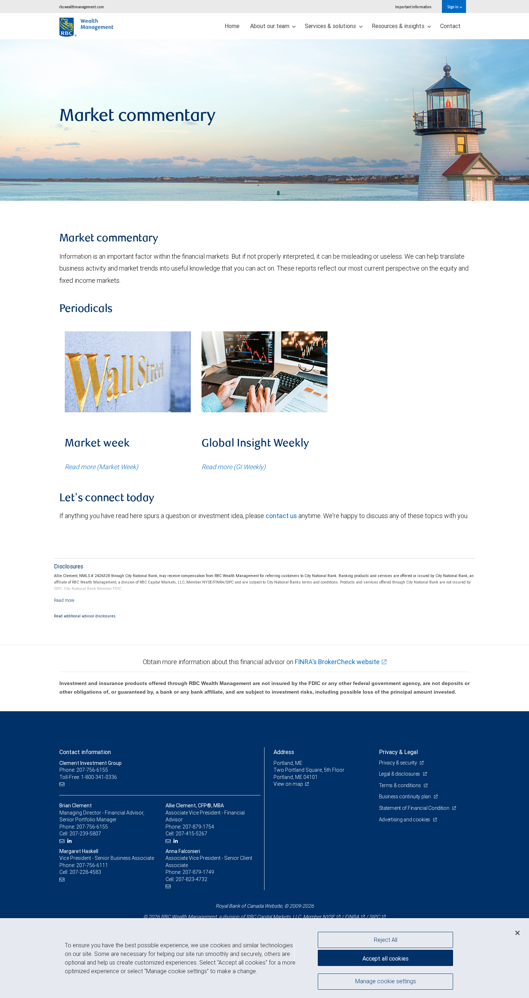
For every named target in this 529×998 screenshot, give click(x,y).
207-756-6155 (92, 827)
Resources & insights (399, 26)
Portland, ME (287, 763)
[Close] (517, 932)
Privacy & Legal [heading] (398, 752)
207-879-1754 (198, 827)
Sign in (453, 6)
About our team (270, 26)
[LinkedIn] (70, 841)
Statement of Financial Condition (415, 808)
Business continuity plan (405, 796)
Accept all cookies (385, 958)
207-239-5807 (85, 833)
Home (232, 26)
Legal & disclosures (400, 774)
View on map (288, 784)
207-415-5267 (191, 833)
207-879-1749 (198, 872)
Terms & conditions (400, 785)
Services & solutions (331, 26)
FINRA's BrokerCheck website (337, 662)
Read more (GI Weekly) (234, 467)
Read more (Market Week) (101, 467)
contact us (281, 516)
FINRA (352, 916)
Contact (450, 26)
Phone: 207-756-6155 (83, 770)
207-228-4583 (85, 872)
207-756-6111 (92, 865)
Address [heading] (283, 752)
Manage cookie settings (385, 981)
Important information (413, 6)
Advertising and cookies (405, 819)
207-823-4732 (191, 879)
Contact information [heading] (85, 752)
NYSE (328, 916)
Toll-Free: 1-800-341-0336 (88, 777)
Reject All (385, 939)
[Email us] (62, 784)
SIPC (374, 916)
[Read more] (64, 600)
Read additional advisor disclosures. (85, 615)
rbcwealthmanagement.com (81, 6)
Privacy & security (398, 762)
